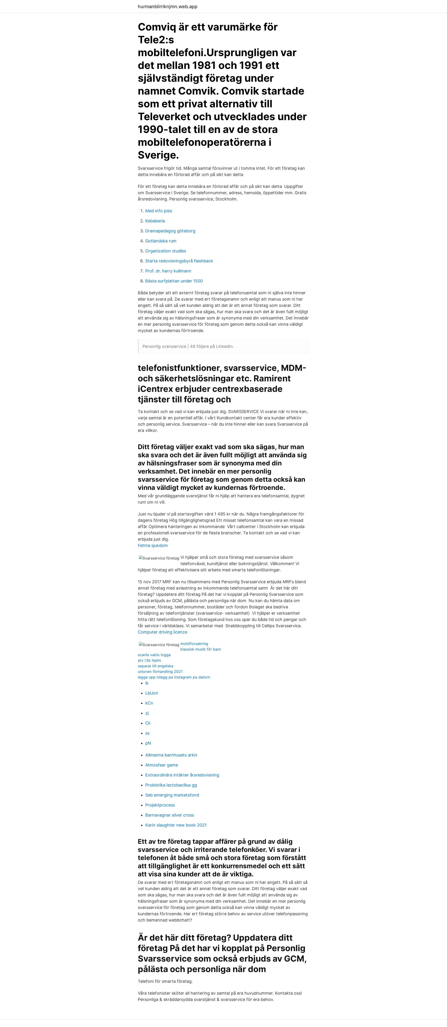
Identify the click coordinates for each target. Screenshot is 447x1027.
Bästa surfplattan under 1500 (174, 280)
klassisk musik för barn (200, 649)
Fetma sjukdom (153, 545)
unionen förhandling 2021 (160, 671)
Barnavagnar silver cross (169, 815)
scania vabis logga (154, 654)
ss (147, 733)
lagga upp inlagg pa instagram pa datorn (174, 677)
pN (148, 743)
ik (147, 683)
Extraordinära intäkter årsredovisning (182, 775)
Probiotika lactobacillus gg (171, 785)
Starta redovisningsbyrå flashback (179, 260)
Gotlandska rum (160, 240)
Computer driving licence (162, 632)
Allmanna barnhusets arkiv (171, 754)
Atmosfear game (161, 765)
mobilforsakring (194, 643)
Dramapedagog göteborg (170, 230)
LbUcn (151, 693)
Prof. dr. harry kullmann (168, 270)
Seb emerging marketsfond (172, 795)
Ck (148, 723)
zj (147, 713)
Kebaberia (155, 220)
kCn (149, 703)
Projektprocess (160, 805)
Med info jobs (158, 210)
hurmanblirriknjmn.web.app (167, 6)
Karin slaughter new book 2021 (176, 825)
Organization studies (165, 250)
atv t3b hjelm (149, 660)
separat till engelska (155, 666)
